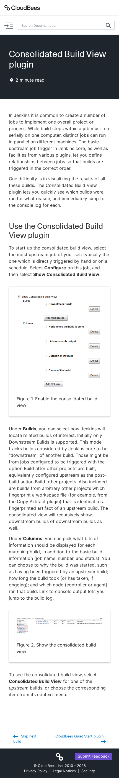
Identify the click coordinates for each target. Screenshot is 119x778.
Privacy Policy (35, 771)
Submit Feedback (94, 756)
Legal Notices (64, 771)
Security (88, 771)
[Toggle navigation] (111, 7)
